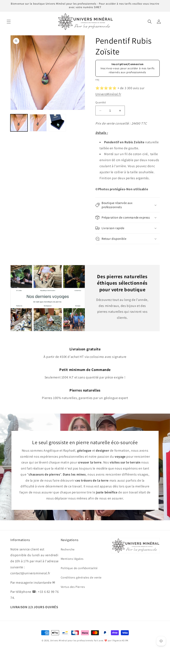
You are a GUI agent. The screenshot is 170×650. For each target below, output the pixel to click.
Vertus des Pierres (73, 587)
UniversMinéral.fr (108, 94)
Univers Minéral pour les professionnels (72, 640)
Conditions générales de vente (81, 577)
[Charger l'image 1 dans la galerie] (19, 122)
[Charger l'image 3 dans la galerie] (57, 122)
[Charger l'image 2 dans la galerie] (38, 122)
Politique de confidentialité (79, 568)
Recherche (68, 549)
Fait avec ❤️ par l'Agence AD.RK (111, 640)
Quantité (100, 102)
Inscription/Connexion (127, 64)
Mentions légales (72, 559)
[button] (8, 21)
